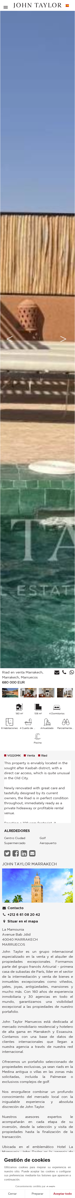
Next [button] (63, 339)
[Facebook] (16, 853)
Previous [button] (9, 339)
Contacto (15, 908)
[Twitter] (7, 853)
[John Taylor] (37, 5)
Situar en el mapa (22, 921)
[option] (37, 338)
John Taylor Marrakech (29, 864)
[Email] (32, 853)
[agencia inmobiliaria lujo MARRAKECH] (37, 886)
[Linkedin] (24, 853)
